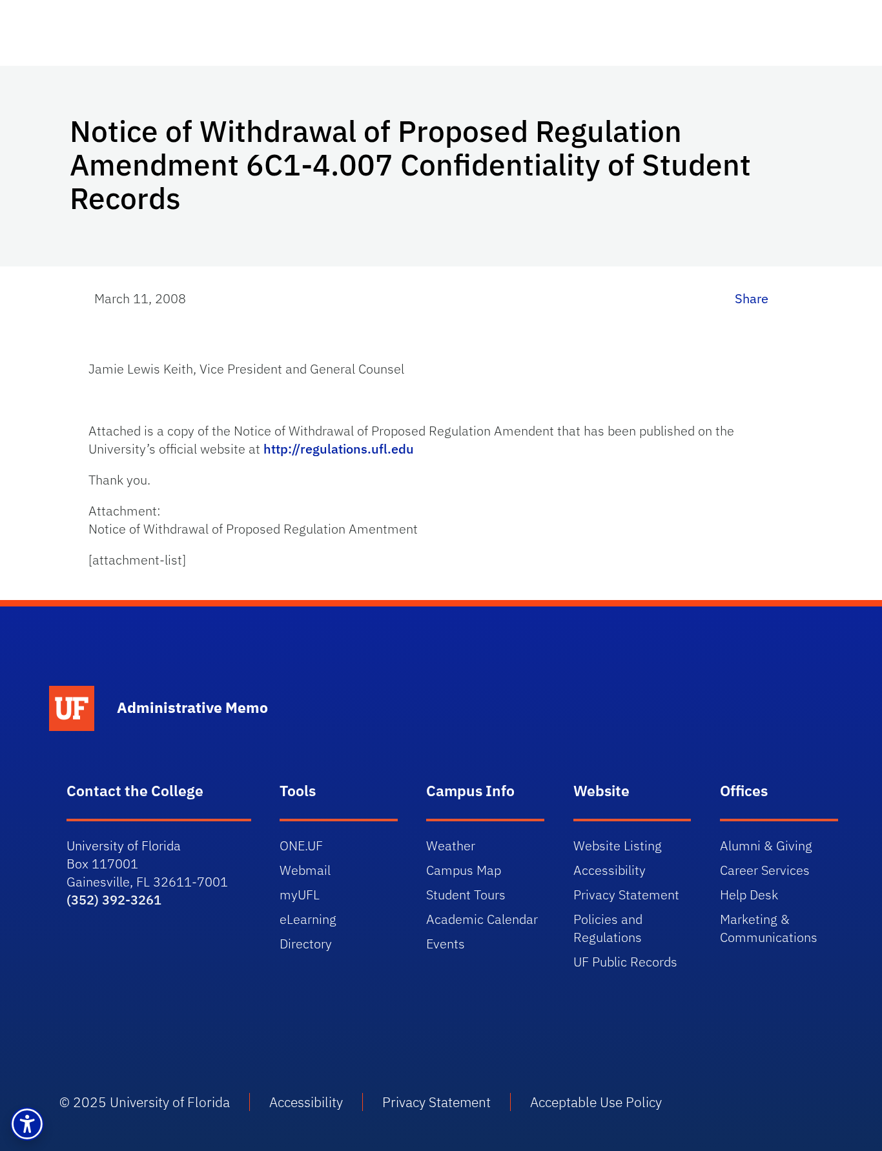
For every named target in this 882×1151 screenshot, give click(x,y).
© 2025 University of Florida (144, 1102)
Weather (450, 845)
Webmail (305, 870)
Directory (306, 943)
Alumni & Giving (766, 845)
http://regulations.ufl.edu (338, 448)
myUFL (300, 894)
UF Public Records (625, 961)
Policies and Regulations (607, 928)
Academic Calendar (482, 919)
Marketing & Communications (768, 928)
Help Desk (749, 894)
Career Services (765, 870)
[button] (27, 1124)
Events (445, 943)
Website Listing (617, 845)
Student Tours (466, 894)
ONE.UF (301, 845)
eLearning (308, 919)
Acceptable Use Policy (596, 1102)
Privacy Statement (626, 894)
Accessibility (609, 870)
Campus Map (463, 870)
